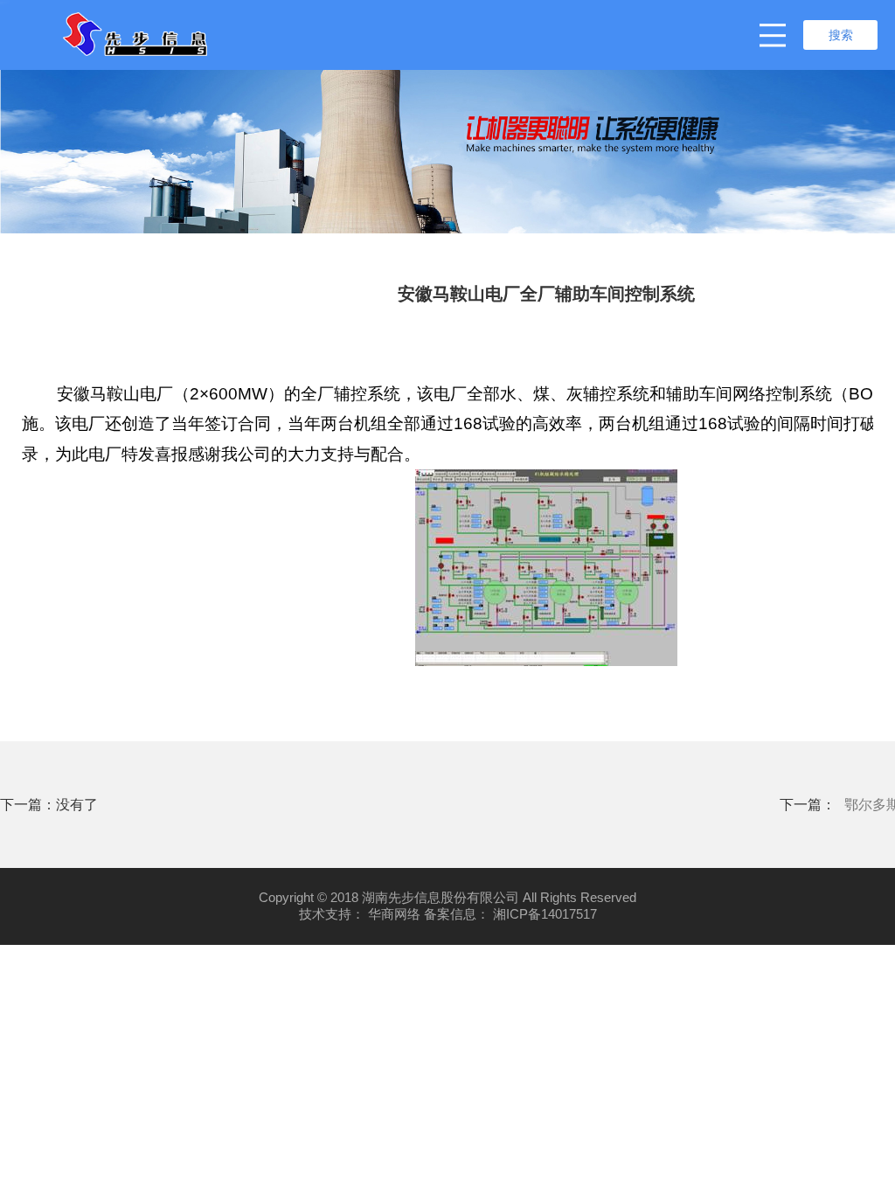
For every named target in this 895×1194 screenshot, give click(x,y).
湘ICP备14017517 (545, 913)
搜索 (841, 35)
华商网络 (394, 913)
